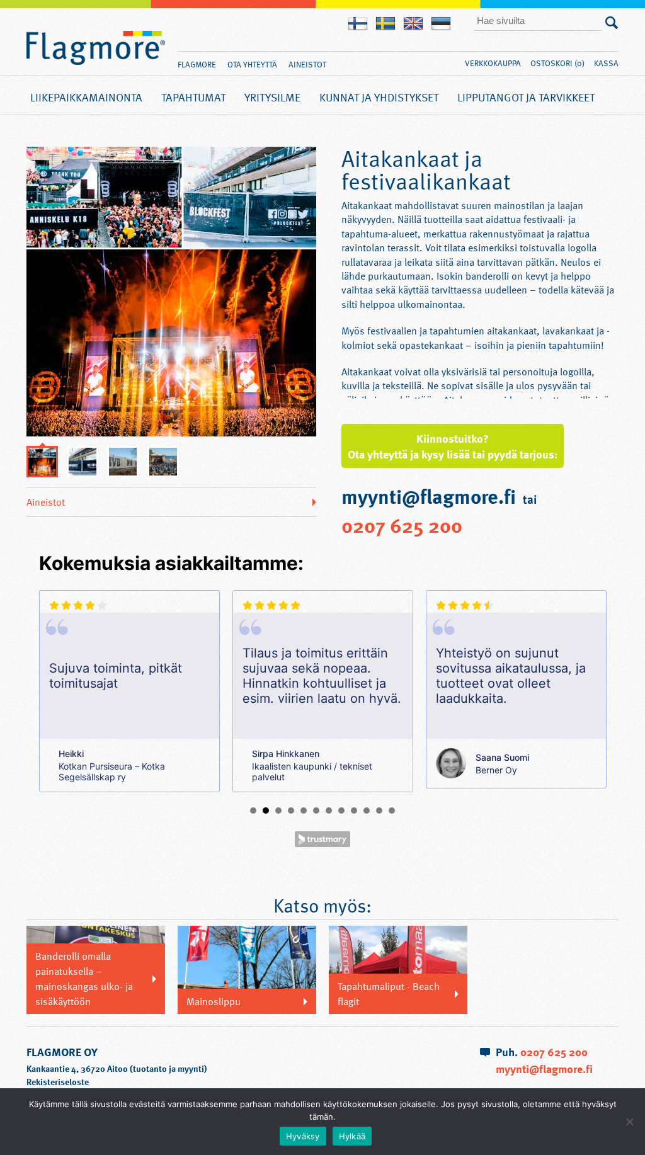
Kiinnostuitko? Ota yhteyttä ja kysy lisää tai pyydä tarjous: (452, 446)
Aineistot (307, 64)
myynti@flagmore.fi (544, 1068)
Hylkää (352, 1136)
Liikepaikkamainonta (86, 96)
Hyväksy (303, 1136)
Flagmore (95, 48)
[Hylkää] (629, 1121)
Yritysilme (272, 96)
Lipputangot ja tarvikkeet (526, 96)
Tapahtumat (193, 96)
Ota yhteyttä (252, 64)
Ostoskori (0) (557, 63)
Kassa (606, 63)
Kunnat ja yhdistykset (378, 96)
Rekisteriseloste (57, 1081)
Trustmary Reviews (322, 839)
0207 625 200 (401, 524)
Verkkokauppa (493, 63)
